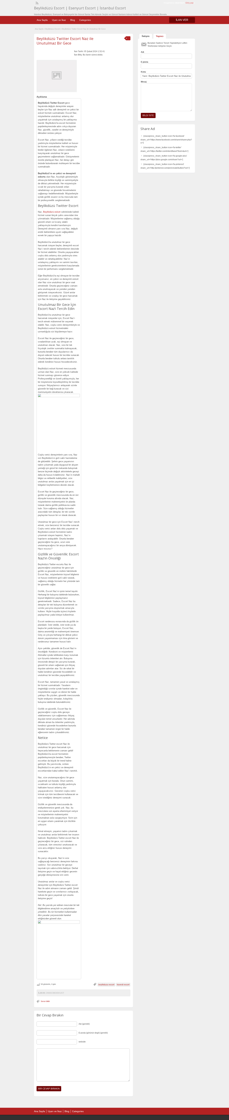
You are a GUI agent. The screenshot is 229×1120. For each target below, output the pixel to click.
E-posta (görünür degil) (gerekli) (93, 1033)
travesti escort (123, 984)
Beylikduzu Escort (52, 29)
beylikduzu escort (106, 984)
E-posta (144, 62)
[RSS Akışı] (36, 2)
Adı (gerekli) (84, 1024)
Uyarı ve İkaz (59, 20)
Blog (72, 20)
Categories (85, 20)
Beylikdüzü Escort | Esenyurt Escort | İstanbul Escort (80, 7)
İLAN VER (182, 19)
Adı (142, 52)
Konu (143, 72)
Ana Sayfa (42, 20)
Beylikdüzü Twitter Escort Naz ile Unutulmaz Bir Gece (65, 40)
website (82, 1042)
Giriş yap (189, 3)
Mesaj (144, 82)
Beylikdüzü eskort (52, 212)
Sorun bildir (45, 1001)
